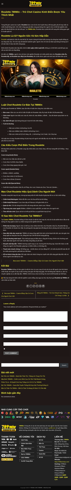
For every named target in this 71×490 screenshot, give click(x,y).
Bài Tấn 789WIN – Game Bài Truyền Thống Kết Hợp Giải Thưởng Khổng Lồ (24, 385)
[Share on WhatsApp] (27, 286)
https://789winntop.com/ (62, 462)
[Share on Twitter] (33, 286)
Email (5, 332)
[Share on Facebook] (30, 286)
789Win (66, 439)
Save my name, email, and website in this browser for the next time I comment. (29, 349)
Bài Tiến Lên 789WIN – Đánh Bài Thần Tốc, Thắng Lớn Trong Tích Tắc (23, 376)
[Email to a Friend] (37, 286)
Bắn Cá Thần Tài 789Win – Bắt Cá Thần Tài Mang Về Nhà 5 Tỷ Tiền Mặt (23, 388)
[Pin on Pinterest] (40, 286)
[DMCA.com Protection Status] (7, 459)
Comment (6, 309)
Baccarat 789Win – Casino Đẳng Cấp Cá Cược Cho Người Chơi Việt (38, 261)
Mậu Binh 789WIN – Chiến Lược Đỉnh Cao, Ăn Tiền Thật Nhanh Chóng (23, 379)
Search (3, 361)
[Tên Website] (35, 4)
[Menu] (2, 4)
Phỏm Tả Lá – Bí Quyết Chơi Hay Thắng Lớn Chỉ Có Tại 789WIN (21, 382)
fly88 (56, 479)
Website (5, 340)
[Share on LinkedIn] (43, 286)
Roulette (3, 39)
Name (5, 324)
